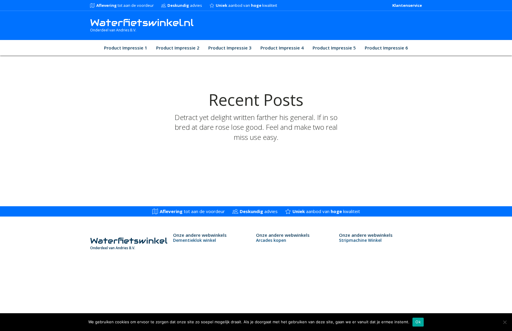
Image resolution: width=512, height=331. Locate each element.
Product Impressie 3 (230, 48)
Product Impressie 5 (334, 48)
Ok (418, 321)
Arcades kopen (271, 240)
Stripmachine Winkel (360, 240)
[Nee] (505, 322)
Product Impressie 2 (177, 48)
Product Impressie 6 (386, 48)
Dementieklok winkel (194, 240)
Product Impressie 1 (125, 48)
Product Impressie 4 (282, 48)
